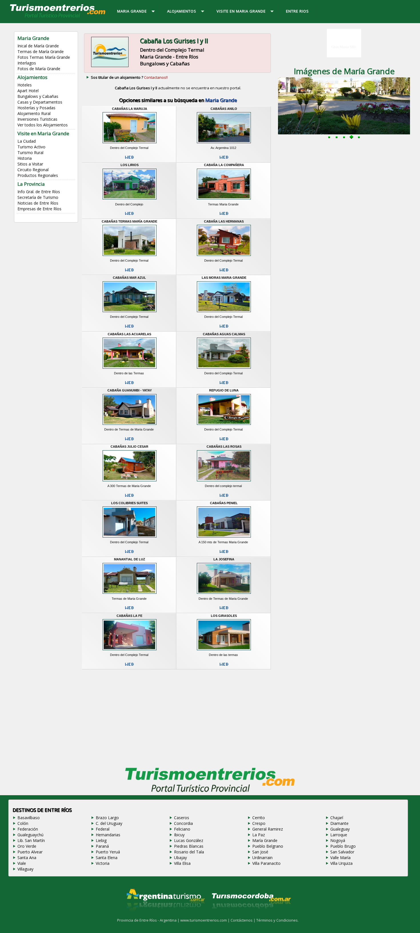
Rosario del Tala (189, 852)
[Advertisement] (178, 717)
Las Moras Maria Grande (224, 277)
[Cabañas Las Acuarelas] (129, 369)
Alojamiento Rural (34, 113)
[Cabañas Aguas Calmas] (223, 369)
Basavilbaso (28, 817)
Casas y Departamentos (39, 102)
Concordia (183, 823)
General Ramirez (267, 829)
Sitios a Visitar (30, 164)
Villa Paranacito (266, 863)
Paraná (102, 846)
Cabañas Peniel (224, 503)
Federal (102, 829)
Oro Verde (26, 846)
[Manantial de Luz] (129, 594)
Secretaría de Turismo (37, 197)
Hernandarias (108, 834)
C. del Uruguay (109, 823)
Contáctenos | (243, 920)
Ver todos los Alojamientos (42, 125)
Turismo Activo (31, 147)
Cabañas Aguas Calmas (224, 334)
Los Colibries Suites (129, 503)
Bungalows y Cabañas (37, 96)
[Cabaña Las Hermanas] (223, 256)
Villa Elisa (182, 863)
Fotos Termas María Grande (43, 57)
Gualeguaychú (30, 834)
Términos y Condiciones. (277, 920)
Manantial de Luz (129, 559)
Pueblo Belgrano (267, 846)
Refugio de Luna (224, 390)
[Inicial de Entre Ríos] (58, 17)
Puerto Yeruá (108, 852)
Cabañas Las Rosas (224, 446)
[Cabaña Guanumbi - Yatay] (129, 425)
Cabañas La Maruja (129, 108)
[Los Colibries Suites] (129, 538)
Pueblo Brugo (343, 846)
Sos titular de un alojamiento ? (129, 77)
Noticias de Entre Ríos (37, 203)
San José (260, 852)
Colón (22, 823)
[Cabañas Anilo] (223, 144)
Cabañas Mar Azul (129, 277)
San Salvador (342, 852)
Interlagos (26, 63)
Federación (27, 829)
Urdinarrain (262, 857)
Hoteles (24, 85)
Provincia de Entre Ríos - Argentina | (148, 920)
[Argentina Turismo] (165, 915)
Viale (21, 863)
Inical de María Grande (38, 46)
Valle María (340, 857)
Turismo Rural (30, 152)
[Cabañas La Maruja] (129, 144)
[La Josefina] (223, 594)
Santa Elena (106, 857)
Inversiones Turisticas (37, 119)
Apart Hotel (28, 90)
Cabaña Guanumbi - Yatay (129, 390)
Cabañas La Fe (129, 615)
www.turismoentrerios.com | (205, 920)
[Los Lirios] (129, 200)
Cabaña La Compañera (224, 165)
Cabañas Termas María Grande (129, 221)
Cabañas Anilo (224, 108)
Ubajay (180, 857)
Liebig (101, 840)
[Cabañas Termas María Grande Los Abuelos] (129, 256)
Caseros (181, 817)
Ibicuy (179, 834)
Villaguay (25, 869)
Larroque (338, 834)
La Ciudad (26, 141)
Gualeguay (340, 829)
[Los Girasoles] (223, 651)
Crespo (258, 823)
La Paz (258, 834)
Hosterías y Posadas (36, 107)
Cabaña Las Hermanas (224, 221)
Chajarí (336, 817)
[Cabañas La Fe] (129, 651)
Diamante (339, 823)
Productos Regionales (37, 175)
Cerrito (258, 817)
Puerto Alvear (30, 852)
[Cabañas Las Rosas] (223, 482)
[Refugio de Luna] (223, 425)
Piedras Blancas (188, 846)
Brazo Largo (107, 817)
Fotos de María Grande (38, 68)
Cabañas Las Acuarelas (129, 334)
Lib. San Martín (31, 840)
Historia (24, 158)
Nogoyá (337, 840)
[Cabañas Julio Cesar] (129, 482)
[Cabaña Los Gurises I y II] (110, 66)
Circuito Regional (33, 169)
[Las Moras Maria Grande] (223, 313)
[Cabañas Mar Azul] (129, 313)
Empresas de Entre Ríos (39, 208)
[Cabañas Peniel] (223, 538)
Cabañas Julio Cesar (129, 446)
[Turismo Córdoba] (251, 915)
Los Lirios (130, 165)
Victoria (102, 863)
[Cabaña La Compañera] (223, 200)
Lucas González (188, 840)
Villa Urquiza (341, 863)
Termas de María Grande (40, 51)
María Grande (264, 840)
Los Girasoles (224, 615)
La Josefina (223, 559)
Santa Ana (26, 857)
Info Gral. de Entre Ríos (38, 191)
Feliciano (182, 829)
